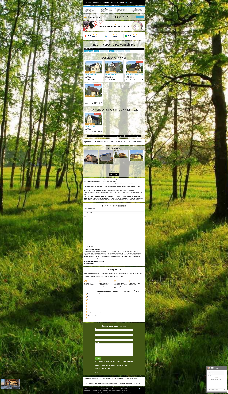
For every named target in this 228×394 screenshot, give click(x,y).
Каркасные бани (114, 2)
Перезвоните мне (140, 16)
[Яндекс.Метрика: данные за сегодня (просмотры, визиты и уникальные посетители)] (141, 389)
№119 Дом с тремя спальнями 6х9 (92, 98)
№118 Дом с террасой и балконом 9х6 (134, 74)
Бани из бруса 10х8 (128, 136)
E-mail (96, 337)
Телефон (96, 333)
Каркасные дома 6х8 (120, 136)
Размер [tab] (91, 48)
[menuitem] (88, 2)
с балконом (97, 51)
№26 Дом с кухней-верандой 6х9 (92, 74)
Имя (95, 328)
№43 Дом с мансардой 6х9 (111, 74)
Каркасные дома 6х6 (111, 136)
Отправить (97, 358)
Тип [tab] (87, 48)
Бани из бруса (106, 2)
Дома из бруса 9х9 (103, 136)
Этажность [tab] (98, 48)
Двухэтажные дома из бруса (93, 136)
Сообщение (97, 342)
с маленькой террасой (89, 51)
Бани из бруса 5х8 (137, 136)
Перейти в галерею (114, 174)
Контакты (131, 2)
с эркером (111, 51)
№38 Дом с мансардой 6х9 (90, 126)
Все (103, 48)
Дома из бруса (88, 2)
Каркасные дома (97, 2)
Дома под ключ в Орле (95, 17)
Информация (123, 2)
